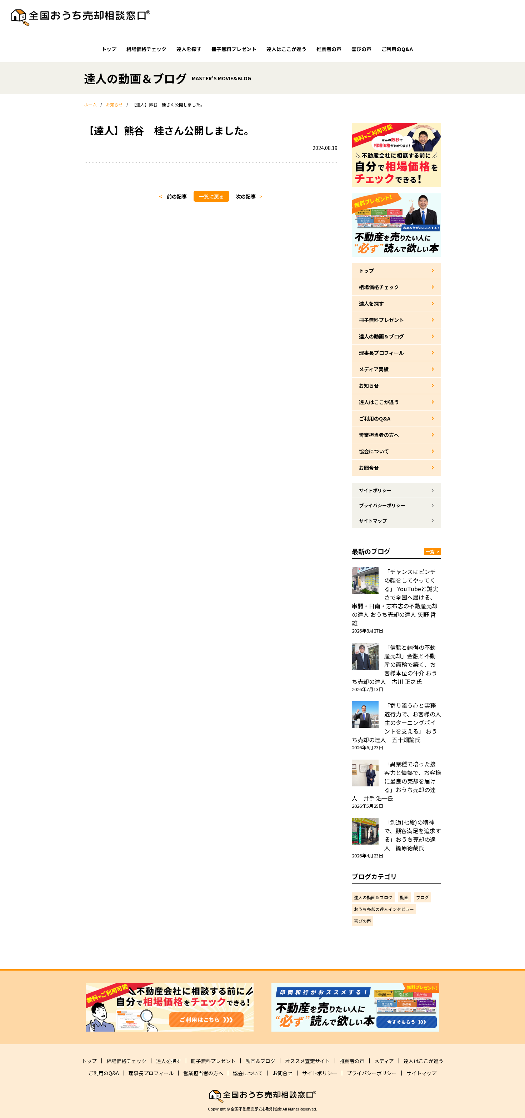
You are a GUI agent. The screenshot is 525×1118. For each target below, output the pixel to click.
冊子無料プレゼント (233, 48)
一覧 (432, 551)
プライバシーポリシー (382, 505)
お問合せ (369, 467)
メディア (384, 1060)
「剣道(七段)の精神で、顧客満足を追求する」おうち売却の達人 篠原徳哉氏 (412, 835)
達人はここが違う (286, 48)
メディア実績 (374, 369)
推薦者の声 (328, 48)
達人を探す (188, 48)
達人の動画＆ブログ (381, 336)
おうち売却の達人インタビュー (384, 909)
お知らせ (369, 385)
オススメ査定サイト (307, 1060)
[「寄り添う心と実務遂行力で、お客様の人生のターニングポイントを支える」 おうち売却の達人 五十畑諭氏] (365, 714)
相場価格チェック (146, 48)
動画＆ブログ (260, 1060)
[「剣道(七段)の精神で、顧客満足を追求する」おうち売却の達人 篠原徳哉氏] (365, 831)
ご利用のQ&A (397, 48)
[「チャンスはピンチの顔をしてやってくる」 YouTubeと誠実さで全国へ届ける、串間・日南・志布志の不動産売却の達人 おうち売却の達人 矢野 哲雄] (365, 580)
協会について (374, 451)
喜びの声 (361, 48)
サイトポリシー (375, 490)
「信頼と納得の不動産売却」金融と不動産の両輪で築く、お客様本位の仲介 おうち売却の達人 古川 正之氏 (394, 664)
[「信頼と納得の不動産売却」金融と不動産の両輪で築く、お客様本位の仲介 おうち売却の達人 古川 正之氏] (365, 656)
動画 (404, 897)
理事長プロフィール (381, 352)
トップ (108, 48)
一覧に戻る (211, 196)
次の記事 (246, 196)
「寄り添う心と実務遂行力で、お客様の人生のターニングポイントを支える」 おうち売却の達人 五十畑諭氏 (396, 722)
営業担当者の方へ (379, 434)
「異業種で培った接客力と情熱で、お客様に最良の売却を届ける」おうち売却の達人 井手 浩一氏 (396, 781)
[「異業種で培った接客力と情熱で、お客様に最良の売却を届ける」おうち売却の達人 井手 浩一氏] (365, 773)
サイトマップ (373, 520)
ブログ (422, 897)
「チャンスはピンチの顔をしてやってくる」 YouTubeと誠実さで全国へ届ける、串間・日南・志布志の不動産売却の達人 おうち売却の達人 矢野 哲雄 (395, 597)
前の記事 (177, 196)
